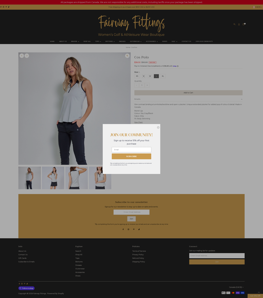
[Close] (158, 127)
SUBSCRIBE (131, 156)
